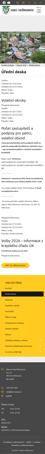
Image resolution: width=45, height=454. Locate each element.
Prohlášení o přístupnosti (13, 442)
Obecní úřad (21, 65)
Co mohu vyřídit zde (13, 352)
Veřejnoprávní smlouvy (14, 323)
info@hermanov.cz (13, 392)
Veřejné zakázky (11, 328)
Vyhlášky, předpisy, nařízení (16, 340)
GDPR (28, 442)
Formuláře (9, 311)
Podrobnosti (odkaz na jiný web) (14, 250)
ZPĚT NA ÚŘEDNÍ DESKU (15, 265)
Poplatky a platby (12, 305)
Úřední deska (34, 65)
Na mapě (10, 379)
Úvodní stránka (7, 65)
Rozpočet (9, 300)
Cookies (37, 442)
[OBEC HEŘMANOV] (5, 10)
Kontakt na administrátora (23, 445)
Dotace (8, 334)
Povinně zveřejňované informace (18, 346)
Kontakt (8, 288)
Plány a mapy (10, 317)
